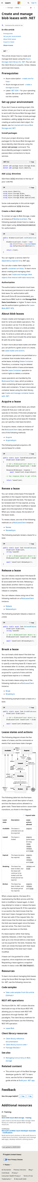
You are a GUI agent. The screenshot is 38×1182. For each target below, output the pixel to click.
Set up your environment (12, 36)
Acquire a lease (8, 42)
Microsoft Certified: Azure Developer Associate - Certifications (19, 1132)
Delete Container (26, 361)
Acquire (9, 437)
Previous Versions (20, 1170)
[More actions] (34, 7)
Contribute (5, 1173)
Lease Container (14, 370)
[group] (19, 245)
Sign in (33, 3)
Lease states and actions (14, 350)
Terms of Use (28, 1176)
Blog (30, 1170)
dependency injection (10, 261)
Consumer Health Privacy (10, 1176)
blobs (21, 268)
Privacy (14, 1173)
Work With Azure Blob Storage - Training (16, 1118)
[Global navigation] (2, 3)
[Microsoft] (19, 3)
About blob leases (9, 39)
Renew (8, 527)
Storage (10, 8)
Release (9, 606)
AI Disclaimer (6, 1170)
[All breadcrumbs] (3, 7)
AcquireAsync (11, 440)
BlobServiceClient (20, 219)
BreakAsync (10, 694)
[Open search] (28, 3)
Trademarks (6, 1179)
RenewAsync (11, 530)
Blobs (17, 8)
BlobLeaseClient (8, 381)
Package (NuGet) (12, 1047)
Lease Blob (10, 1028)
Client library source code (16, 1044)
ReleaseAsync (11, 609)
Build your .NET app (27, 1080)
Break (8, 691)
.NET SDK (14, 90)
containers (12, 268)
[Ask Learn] (31, 7)
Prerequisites (8, 33)
